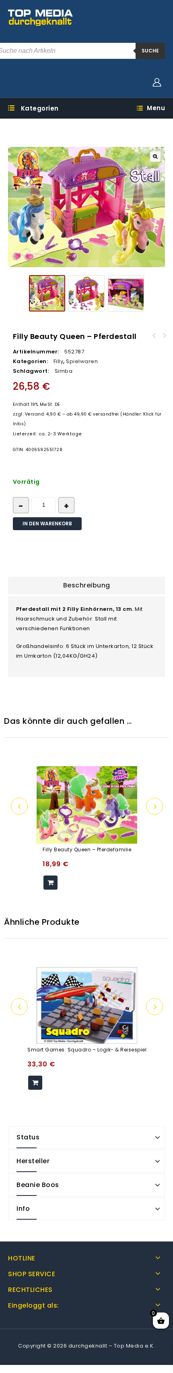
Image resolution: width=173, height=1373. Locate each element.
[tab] (86, 585)
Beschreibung (86, 585)
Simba (64, 371)
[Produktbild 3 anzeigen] (126, 293)
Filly (59, 361)
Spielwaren (82, 361)
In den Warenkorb (47, 523)
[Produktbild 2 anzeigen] (86, 293)
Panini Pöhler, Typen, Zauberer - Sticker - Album (154, 335)
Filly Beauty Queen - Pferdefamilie (164, 335)
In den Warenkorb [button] (50, 883)
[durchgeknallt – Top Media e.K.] (40, 17)
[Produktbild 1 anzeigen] (47, 293)
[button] (155, 156)
